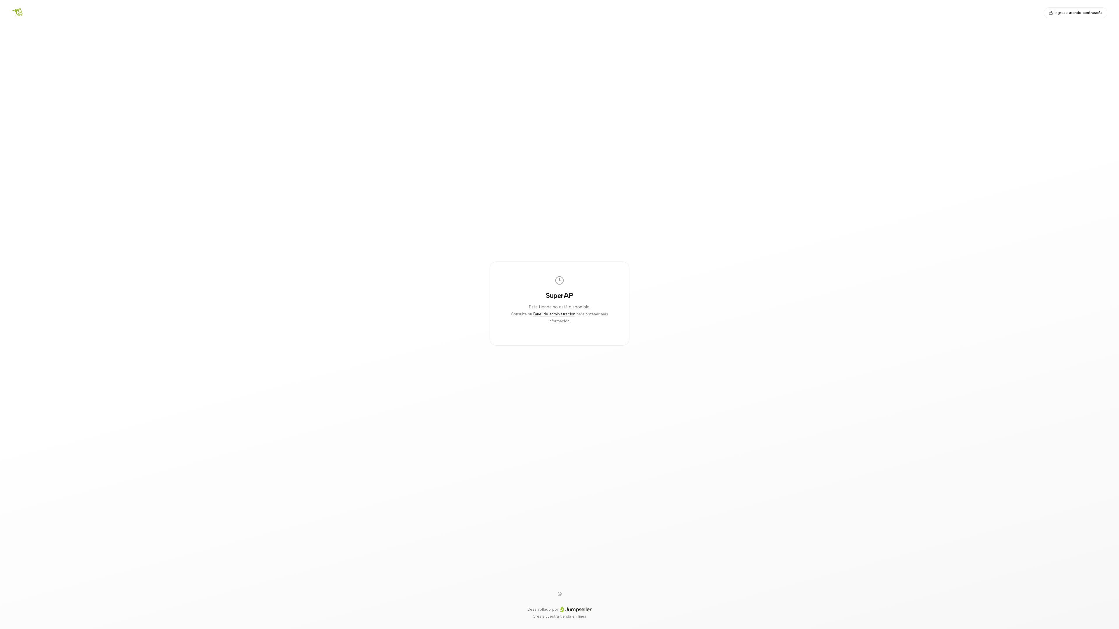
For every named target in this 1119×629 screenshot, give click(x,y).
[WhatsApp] (559, 594)
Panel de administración (554, 314)
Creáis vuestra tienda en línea (559, 616)
